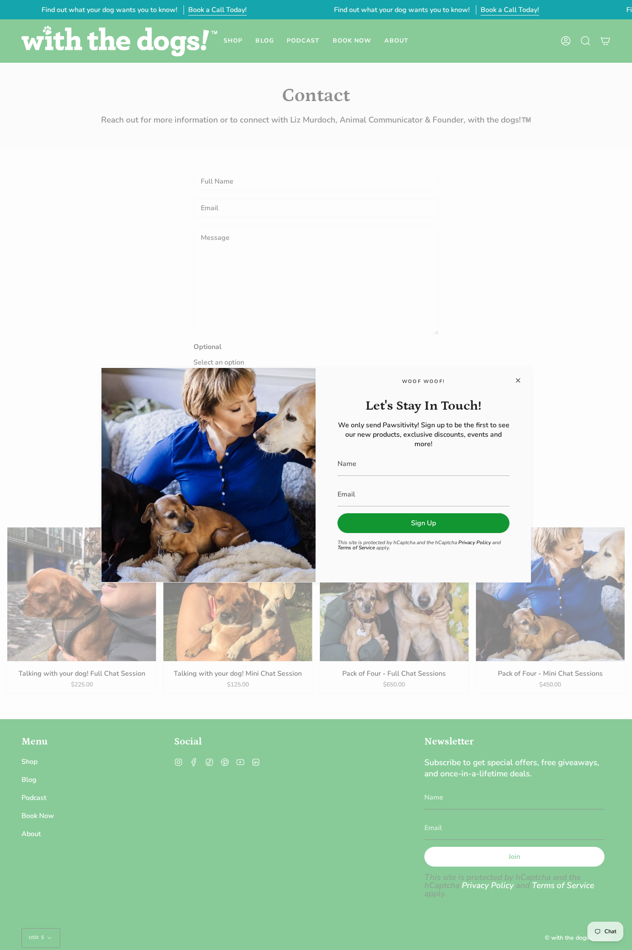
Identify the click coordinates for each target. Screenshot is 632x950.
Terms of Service (356, 547)
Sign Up (423, 523)
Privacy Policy (474, 542)
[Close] (518, 380)
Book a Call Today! (217, 10)
